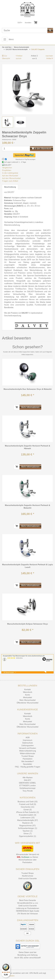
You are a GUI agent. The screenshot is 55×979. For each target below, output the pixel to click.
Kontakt (27, 689)
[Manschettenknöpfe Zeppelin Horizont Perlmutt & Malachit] (27, 488)
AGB (28, 737)
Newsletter (27, 764)
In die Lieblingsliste (10, 173)
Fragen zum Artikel (10, 181)
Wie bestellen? (27, 761)
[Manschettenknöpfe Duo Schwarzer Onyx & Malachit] (27, 372)
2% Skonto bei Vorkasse (27, 913)
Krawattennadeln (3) (27, 815)
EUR (19, 22)
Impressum (27, 740)
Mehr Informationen (30, 407)
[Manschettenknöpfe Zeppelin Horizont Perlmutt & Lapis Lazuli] (27, 547)
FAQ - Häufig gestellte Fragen (27, 767)
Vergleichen (7, 168)
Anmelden (28, 22)
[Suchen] (50, 30)
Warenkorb (27, 692)
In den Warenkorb (42, 148)
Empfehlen (6, 170)
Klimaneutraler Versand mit (27, 854)
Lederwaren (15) (27, 817)
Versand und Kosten (27, 748)
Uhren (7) (27, 833)
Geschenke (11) (27, 807)
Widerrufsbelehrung (27, 751)
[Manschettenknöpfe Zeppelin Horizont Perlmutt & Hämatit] (27, 428)
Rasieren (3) (27, 823)
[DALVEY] (6, 165)
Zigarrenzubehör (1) (27, 836)
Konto (27, 695)
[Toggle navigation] (5, 39)
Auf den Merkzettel (10, 176)
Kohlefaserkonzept (27, 788)
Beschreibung (10, 187)
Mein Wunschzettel (27, 700)
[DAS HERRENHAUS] (27, 9)
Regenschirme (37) (27, 825)
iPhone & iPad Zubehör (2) (27, 812)
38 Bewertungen (8, 672)
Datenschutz (27, 743)
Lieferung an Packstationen (27, 908)
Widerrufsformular (27, 753)
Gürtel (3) (27, 809)
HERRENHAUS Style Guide (27, 911)
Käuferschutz (27, 876)
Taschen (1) (28, 831)
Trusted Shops (27, 756)
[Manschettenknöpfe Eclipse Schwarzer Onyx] (27, 607)
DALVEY (27, 780)
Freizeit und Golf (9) (27, 804)
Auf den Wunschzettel (11, 178)
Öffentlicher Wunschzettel (27, 703)
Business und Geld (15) (28, 801)
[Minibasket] (35, 22)
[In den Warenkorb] (17, 407)
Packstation (27, 759)
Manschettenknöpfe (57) (27, 820)
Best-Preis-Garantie (27, 900)
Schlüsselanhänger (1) (27, 828)
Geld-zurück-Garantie (27, 878)
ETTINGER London (27, 785)
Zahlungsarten (27, 745)
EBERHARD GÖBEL (27, 783)
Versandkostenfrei (24, 903)
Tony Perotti (28, 791)
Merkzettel (27, 697)
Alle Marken (28, 777)
